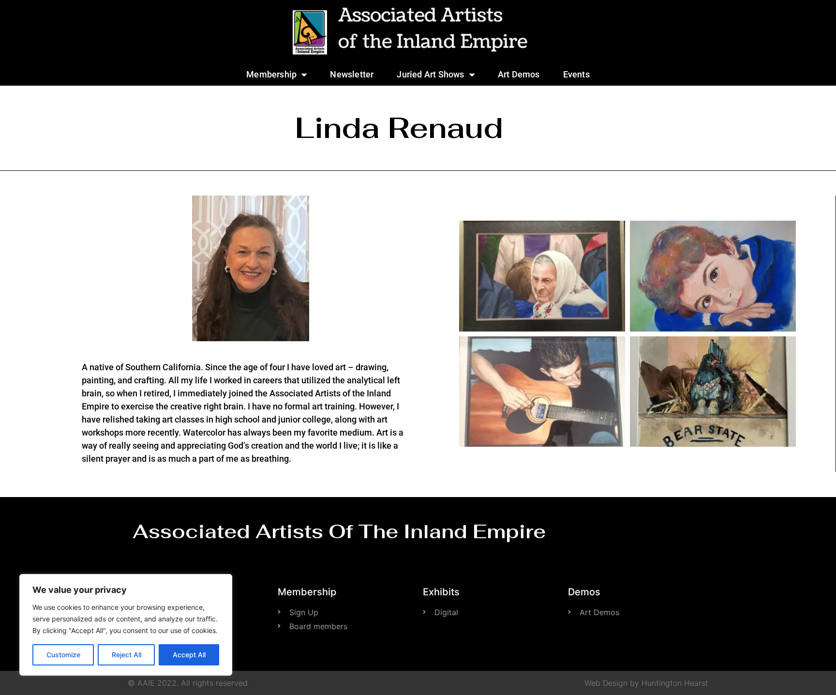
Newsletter (351, 74)
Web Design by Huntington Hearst (646, 683)
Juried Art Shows (430, 74)
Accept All (189, 654)
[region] (125, 625)
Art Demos (519, 74)
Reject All (126, 654)
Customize (63, 654)
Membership (271, 74)
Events (576, 74)
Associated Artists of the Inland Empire (339, 531)
